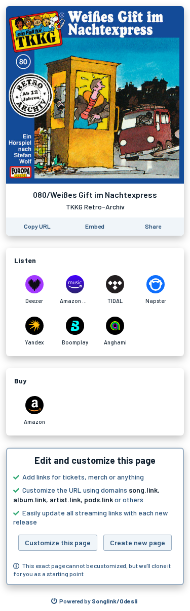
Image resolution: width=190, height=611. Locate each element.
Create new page (137, 542)
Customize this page (58, 542)
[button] (95, 516)
